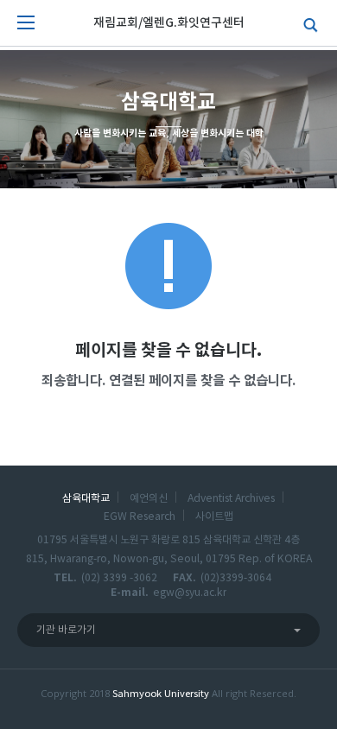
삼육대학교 (86, 498)
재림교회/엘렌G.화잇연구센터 (169, 23)
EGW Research (139, 516)
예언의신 (149, 498)
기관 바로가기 (66, 630)
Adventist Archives (231, 498)
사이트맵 (214, 516)
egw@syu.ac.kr (189, 592)
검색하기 (307, 23)
